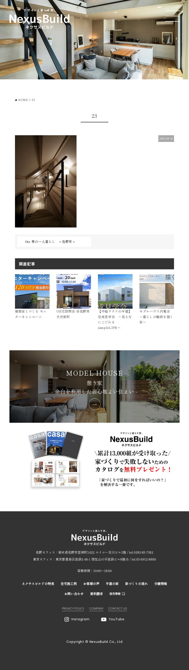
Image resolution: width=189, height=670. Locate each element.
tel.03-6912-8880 (144, 559)
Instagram (80, 619)
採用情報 (115, 593)
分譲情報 (160, 583)
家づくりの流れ (136, 583)
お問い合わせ (74, 593)
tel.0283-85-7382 (141, 552)
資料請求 (96, 593)
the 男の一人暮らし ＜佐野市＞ (50, 241)
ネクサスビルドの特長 (38, 583)
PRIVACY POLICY (73, 608)
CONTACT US (117, 608)
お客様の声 (91, 583)
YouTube (116, 619)
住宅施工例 (69, 583)
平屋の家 (112, 583)
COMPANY (96, 608)
